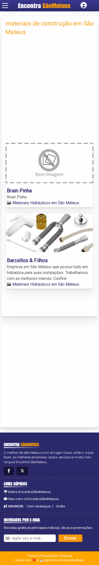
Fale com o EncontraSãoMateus (33, 499)
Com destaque (39, 506)
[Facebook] (9, 471)
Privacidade (49, 556)
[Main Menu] (5, 6)
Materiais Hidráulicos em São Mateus (45, 202)
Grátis (60, 506)
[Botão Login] (83, 5)
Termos (32, 556)
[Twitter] (22, 471)
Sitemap (66, 556)
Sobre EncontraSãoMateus (29, 492)
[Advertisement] (49, 90)
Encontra (44, 5)
